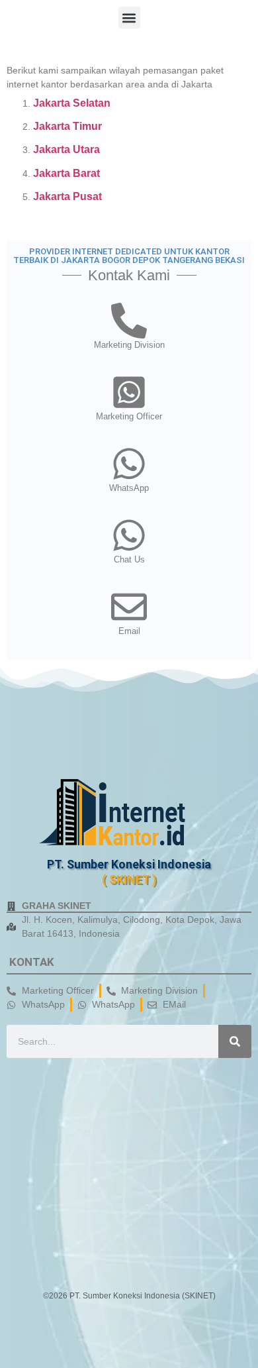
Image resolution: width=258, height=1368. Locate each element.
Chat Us (129, 559)
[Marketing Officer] (129, 392)
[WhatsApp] (129, 464)
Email (129, 631)
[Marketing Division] (129, 321)
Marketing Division (129, 345)
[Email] (129, 607)
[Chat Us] (129, 535)
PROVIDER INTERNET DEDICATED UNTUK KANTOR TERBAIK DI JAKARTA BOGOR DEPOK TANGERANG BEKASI (129, 255)
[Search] (234, 1041)
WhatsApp (129, 488)
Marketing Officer (129, 416)
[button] (129, 17)
